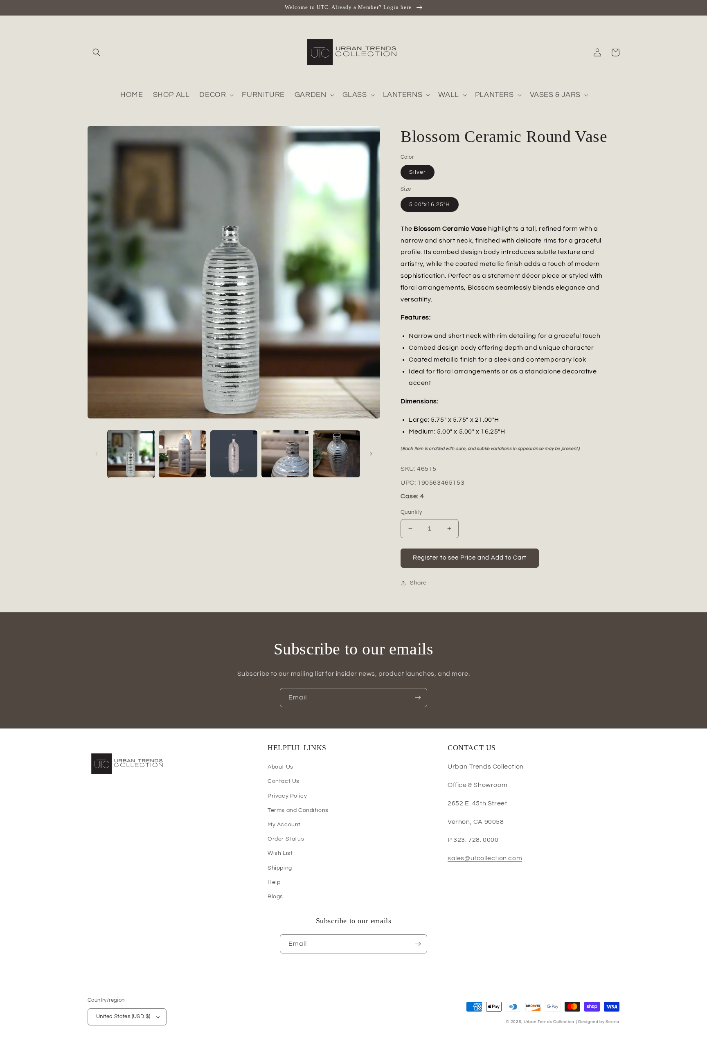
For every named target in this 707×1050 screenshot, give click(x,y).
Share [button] (418, 583)
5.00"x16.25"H (429, 204)
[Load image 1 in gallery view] (131, 453)
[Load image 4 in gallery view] (284, 453)
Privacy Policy (287, 796)
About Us (280, 767)
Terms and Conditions (298, 810)
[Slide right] (371, 454)
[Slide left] (97, 454)
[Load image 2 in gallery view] (182, 453)
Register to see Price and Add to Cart (470, 558)
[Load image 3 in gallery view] (233, 453)
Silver (417, 172)
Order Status (286, 839)
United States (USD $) (123, 1016)
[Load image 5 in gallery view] (336, 453)
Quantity (411, 512)
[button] (97, 52)
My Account (284, 824)
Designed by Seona (598, 1022)
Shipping (280, 868)
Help (274, 882)
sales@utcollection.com (485, 858)
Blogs (275, 896)
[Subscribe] (418, 697)
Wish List (280, 853)
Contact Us (283, 781)
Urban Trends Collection (549, 1022)
